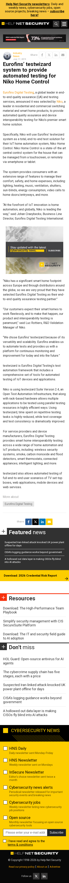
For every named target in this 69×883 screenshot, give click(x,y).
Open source (19, 817)
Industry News (17, 55)
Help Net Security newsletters (28, 4)
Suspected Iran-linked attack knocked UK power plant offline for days (34, 687)
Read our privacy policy (21, 866)
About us (42, 866)
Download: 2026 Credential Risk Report (30, 575)
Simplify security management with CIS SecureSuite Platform (33, 623)
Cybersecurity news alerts (31, 787)
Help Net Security (50, 860)
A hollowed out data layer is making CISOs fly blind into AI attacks (29, 713)
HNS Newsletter (23, 760)
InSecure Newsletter (26, 772)
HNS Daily (17, 748)
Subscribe (56, 832)
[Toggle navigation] (64, 24)
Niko (60, 101)
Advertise (55, 866)
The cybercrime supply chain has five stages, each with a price (31, 674)
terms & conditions (20, 845)
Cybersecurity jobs (24, 802)
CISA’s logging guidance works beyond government (33, 552)
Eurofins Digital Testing (18, 92)
